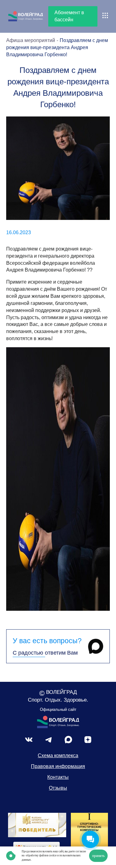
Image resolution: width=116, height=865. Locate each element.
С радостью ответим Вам (45, 653)
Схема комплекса (58, 755)
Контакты (58, 777)
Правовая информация (58, 766)
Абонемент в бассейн (69, 16)
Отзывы (58, 788)
